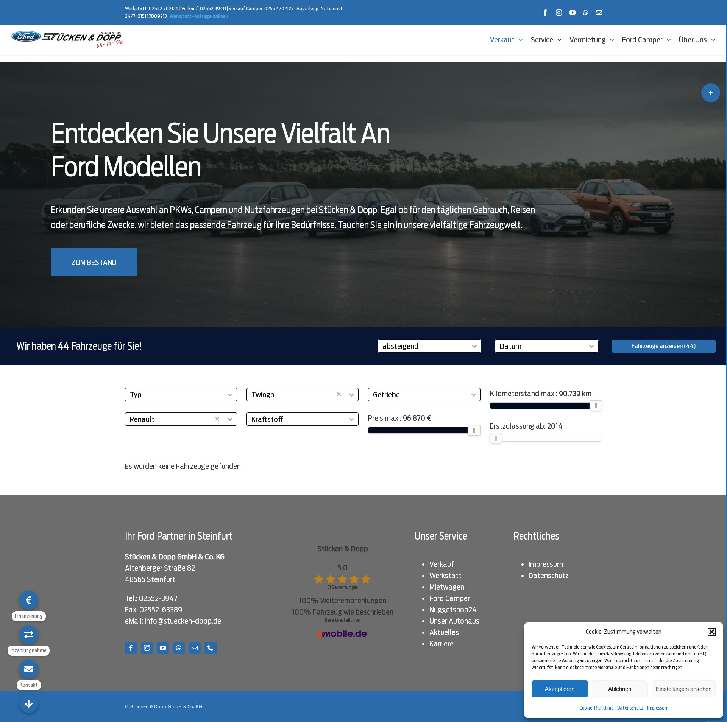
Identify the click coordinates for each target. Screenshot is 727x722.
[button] (712, 632)
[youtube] (572, 12)
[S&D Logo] (68, 34)
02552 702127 (279, 8)
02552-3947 (158, 598)
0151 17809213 (152, 16)
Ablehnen (619, 689)
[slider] (474, 430)
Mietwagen (446, 586)
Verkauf (441, 564)
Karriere (441, 643)
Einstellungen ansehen (683, 689)
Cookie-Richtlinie (596, 708)
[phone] (210, 648)
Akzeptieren (559, 689)
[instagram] (559, 12)
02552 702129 (164, 8)
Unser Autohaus (454, 621)
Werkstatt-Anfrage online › (199, 16)
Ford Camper (449, 598)
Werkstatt (445, 575)
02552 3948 (213, 8)
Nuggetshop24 (453, 609)
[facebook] (545, 12)
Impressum (657, 708)
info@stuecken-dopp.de (183, 621)
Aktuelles (444, 632)
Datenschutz (630, 708)
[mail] (599, 12)
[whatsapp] (585, 12)
